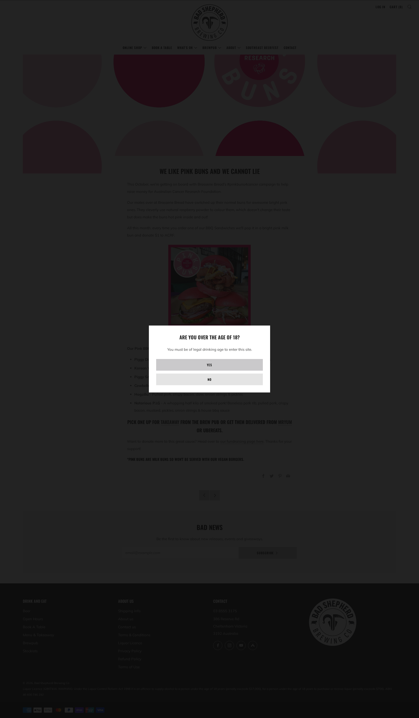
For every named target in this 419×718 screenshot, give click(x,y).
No (209, 379)
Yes (209, 364)
